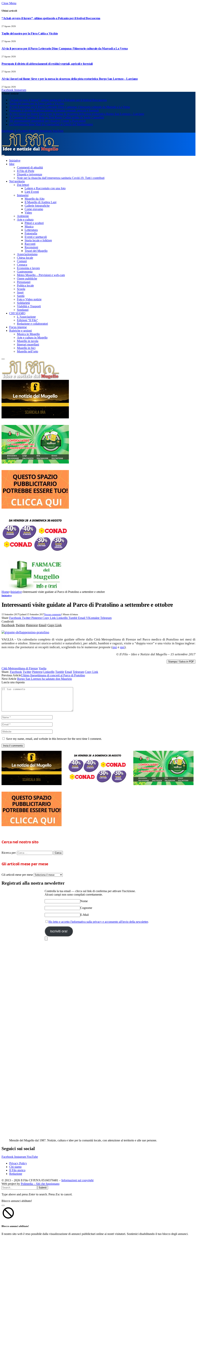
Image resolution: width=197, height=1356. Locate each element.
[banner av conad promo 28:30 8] (35, 552)
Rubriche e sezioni (20, 330)
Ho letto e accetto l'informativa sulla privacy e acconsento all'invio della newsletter (98, 921)
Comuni (22, 261)
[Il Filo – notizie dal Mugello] (30, 151)
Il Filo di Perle (25, 171)
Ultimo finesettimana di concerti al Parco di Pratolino (53, 675)
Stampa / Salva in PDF (181, 661)
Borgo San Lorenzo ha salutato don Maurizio (44, 678)
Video (28, 212)
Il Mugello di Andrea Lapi (40, 202)
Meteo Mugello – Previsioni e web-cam (41, 275)
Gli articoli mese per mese (17, 874)
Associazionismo (27, 254)
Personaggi (23, 282)
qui (115, 647)
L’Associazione (26, 316)
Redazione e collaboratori (32, 323)
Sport (20, 292)
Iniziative (14, 160)
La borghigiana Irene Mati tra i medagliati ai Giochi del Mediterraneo (51, 124)
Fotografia (31, 233)
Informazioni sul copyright (77, 1180)
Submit (43, 1187)
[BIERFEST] (35, 462)
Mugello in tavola (27, 341)
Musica (29, 226)
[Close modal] (3, 1205)
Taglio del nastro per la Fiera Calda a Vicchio (30, 33)
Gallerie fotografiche (37, 205)
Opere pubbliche (27, 278)
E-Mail (84, 914)
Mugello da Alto (34, 198)
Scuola (21, 289)
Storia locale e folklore (38, 240)
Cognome (86, 907)
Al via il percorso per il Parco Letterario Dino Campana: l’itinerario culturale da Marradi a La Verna (65, 48)
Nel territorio (17, 181)
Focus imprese (18, 327)
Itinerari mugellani (28, 344)
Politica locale (25, 285)
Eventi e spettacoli (36, 237)
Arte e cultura (25, 219)
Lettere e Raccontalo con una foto (45, 188)
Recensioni (31, 247)
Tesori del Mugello (36, 250)
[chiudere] (46, 938)
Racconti (30, 243)
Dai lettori (23, 184)
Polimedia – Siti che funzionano (40, 1183)
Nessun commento (52, 614)
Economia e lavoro (28, 268)
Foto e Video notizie (29, 299)
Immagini (22, 195)
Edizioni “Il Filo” (27, 320)
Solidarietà (23, 302)
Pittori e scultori (34, 223)
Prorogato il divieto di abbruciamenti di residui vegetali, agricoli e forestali (47, 63)
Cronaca (22, 264)
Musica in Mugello (28, 334)
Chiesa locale (25, 257)
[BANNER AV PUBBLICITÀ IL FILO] (35, 507)
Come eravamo (34, 209)
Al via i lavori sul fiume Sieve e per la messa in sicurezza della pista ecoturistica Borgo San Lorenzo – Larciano (70, 78)
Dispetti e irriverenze (29, 174)
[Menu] (3, 155)
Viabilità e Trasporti (29, 306)
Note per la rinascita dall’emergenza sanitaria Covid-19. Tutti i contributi (60, 178)
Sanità (20, 295)
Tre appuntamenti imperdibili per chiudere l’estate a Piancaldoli (47, 120)
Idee (11, 164)
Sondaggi (22, 309)
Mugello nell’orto (27, 351)
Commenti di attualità (30, 167)
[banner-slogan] (35, 417)
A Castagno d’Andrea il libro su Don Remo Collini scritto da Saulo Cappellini (56, 117)
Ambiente (23, 216)
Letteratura (31, 230)
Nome (84, 901)
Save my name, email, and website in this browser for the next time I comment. (54, 738)
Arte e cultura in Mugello (32, 337)
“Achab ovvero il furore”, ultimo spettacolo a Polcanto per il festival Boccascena (51, 18)
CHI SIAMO (17, 313)
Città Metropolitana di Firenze (20, 668)
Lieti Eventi (32, 191)
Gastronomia (25, 271)
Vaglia (42, 668)
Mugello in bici (26, 348)
